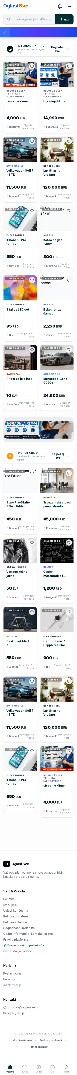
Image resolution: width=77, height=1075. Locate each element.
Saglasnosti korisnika (19, 928)
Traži (64, 19)
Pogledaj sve (57, 49)
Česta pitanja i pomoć (17, 951)
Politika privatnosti (16, 916)
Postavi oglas (12, 973)
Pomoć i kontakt (38, 1046)
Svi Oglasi (10, 904)
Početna (9, 899)
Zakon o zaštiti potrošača (25, 945)
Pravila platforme (15, 939)
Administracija (12, 985)
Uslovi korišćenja (15, 910)
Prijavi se (9, 979)
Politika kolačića (15, 922)
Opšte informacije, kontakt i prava (28, 933)
